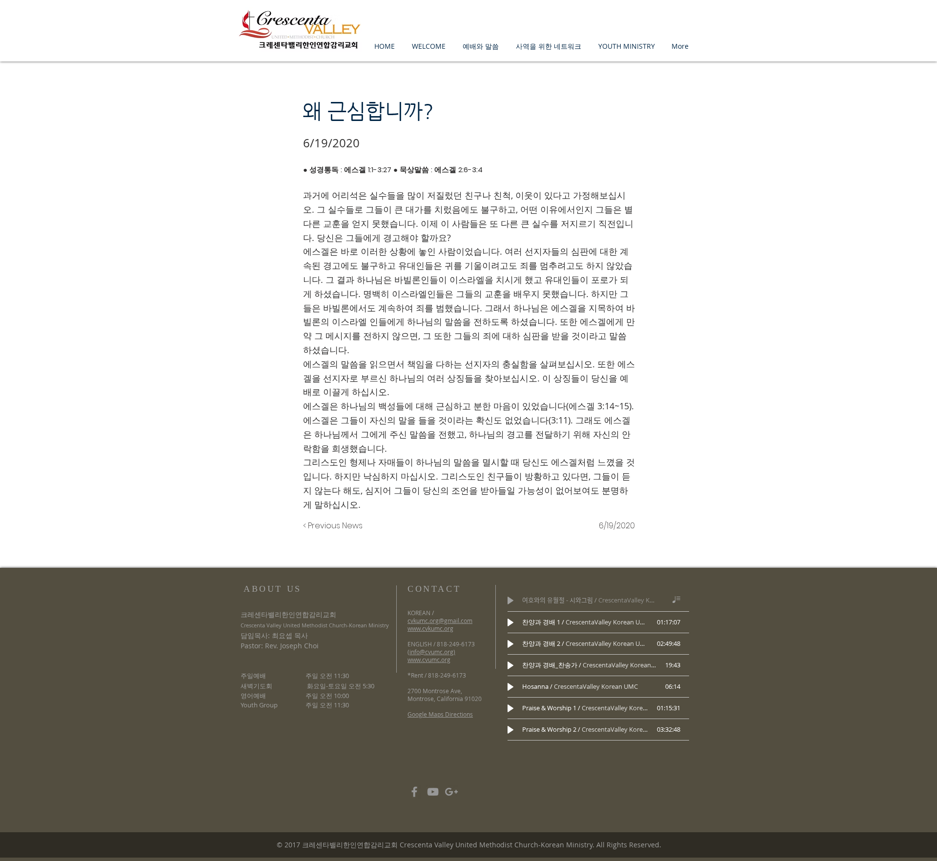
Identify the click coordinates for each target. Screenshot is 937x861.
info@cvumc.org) (432, 652)
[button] (428, 46)
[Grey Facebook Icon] (414, 792)
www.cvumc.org (428, 659)
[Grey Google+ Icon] (451, 792)
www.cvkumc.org (430, 628)
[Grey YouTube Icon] (433, 792)
